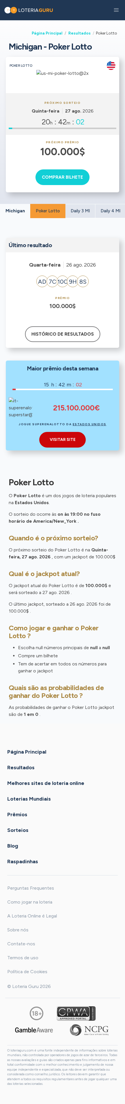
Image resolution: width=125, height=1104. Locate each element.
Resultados (79, 33)
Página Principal (47, 33)
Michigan (15, 210)
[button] (116, 10)
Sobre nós (17, 930)
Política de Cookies (27, 971)
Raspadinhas (22, 861)
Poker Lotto (48, 210)
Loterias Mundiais (29, 798)
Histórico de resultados (62, 334)
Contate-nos (21, 943)
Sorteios (17, 830)
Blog (12, 845)
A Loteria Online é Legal (32, 916)
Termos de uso (22, 957)
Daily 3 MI (80, 210)
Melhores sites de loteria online (45, 783)
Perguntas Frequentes (30, 888)
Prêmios (17, 814)
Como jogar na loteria (29, 902)
